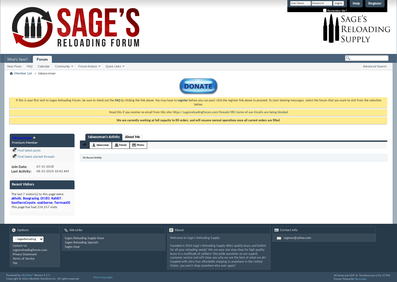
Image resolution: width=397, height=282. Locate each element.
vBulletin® (27, 275)
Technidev (361, 279)
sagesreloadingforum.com (30, 250)
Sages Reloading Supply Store (84, 238)
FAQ (30, 66)
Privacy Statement (25, 254)
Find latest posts (29, 150)
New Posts (14, 66)
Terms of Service (24, 258)
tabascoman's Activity (104, 137)
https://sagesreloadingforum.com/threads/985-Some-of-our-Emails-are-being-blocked (230, 112)
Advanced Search (374, 66)
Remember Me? (337, 10)
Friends (123, 145)
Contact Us (20, 245)
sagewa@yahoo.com (297, 238)
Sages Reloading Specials (81, 242)
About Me (132, 137)
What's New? (17, 59)
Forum (42, 59)
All (84, 144)
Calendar (44, 66)
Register (375, 3)
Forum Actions (87, 66)
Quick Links (113, 66)
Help (356, 3)
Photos (140, 145)
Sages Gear (72, 247)
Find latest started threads (36, 157)
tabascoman (103, 145)
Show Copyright (103, 277)
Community (62, 66)
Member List (23, 73)
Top (15, 263)
